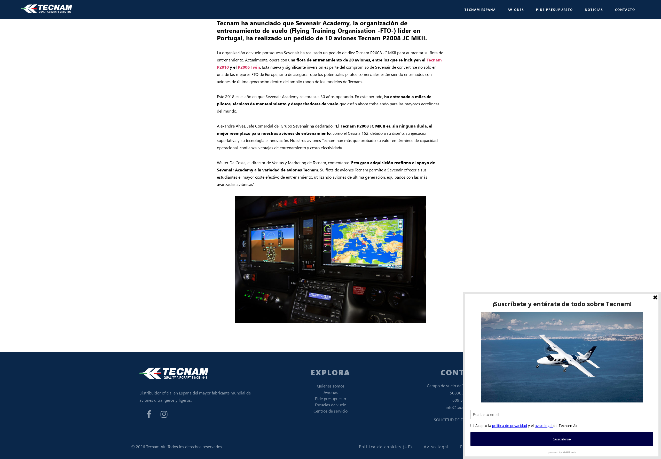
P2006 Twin (249, 67)
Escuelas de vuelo (330, 404)
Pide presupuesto (330, 398)
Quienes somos (330, 386)
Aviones (331, 392)
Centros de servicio (330, 411)
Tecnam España (46, 8)
